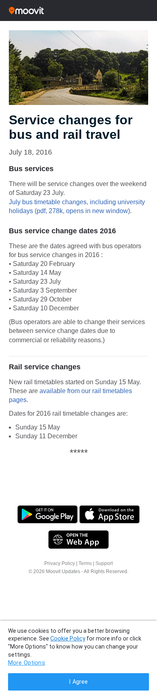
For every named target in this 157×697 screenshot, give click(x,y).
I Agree (78, 681)
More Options (26, 662)
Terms (85, 563)
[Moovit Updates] (78, 10)
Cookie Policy (67, 638)
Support (104, 563)
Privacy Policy (59, 563)
